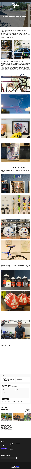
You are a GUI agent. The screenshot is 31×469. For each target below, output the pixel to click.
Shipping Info (11, 443)
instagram (14, 317)
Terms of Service (19, 401)
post (10, 33)
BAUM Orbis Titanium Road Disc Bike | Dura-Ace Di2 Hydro (8, 380)
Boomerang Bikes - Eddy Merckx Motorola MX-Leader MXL (5, 423)
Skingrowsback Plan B (20, 379)
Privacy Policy (14, 401)
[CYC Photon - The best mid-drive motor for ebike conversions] (18, 417)
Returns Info (11, 444)
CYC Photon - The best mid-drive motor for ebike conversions (18, 423)
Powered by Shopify (18, 467)
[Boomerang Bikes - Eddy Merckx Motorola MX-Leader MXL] (6, 417)
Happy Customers (11, 449)
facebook (18, 317)
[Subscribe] (16, 458)
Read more (2, 432)
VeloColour (27, 263)
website (23, 317)
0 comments (3, 375)
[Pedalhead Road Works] (15, 359)
